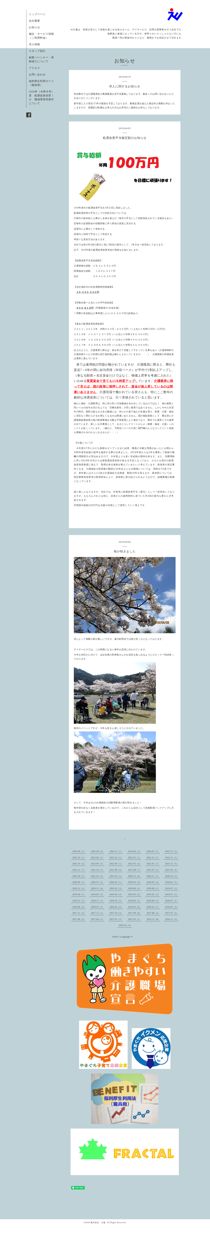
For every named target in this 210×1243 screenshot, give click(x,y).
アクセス (34, 68)
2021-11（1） (79, 870)
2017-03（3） (116, 919)
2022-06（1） (116, 864)
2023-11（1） (171, 851)
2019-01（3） (171, 894)
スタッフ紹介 (37, 51)
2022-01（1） (153, 864)
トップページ (37, 14)
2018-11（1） (97, 901)
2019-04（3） (116, 894)
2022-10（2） (79, 864)
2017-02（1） (134, 919)
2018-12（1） (79, 901)
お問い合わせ (37, 74)
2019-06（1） (79, 894)
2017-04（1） (97, 919)
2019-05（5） (97, 894)
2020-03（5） (134, 882)
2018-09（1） (134, 901)
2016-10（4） (125, 925)
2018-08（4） (153, 901)
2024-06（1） (134, 851)
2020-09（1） (79, 882)
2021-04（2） (79, 876)
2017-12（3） (79, 913)
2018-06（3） (79, 907)
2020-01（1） (171, 882)
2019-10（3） (116, 888)
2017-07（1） (171, 913)
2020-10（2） (171, 876)
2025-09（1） (79, 851)
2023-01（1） (134, 857)
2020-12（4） (134, 876)
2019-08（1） (153, 888)
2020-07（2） (97, 882)
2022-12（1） (153, 857)
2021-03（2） (97, 876)
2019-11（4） (97, 888)
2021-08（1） (134, 870)
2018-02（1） (153, 907)
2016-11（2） (171, 919)
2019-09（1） (134, 888)
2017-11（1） (97, 913)
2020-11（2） (153, 876)
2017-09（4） (134, 913)
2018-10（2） (116, 901)
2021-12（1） (171, 864)
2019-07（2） (171, 888)
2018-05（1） (97, 907)
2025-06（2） (97, 851)
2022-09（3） (97, 864)
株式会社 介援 (98, 1222)
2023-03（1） (116, 857)
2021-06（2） (171, 870)
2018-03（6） (134, 907)
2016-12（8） (153, 919)
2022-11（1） (171, 857)
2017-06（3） (79, 919)
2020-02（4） (153, 882)
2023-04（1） (97, 857)
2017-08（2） (153, 913)
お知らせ (34, 27)
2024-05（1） (153, 851)
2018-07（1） (171, 901)
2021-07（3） (153, 870)
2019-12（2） (79, 888)
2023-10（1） (79, 857)
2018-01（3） (171, 907)
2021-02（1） (116, 876)
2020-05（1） (116, 882)
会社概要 (34, 20)
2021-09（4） (116, 870)
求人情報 (34, 44)
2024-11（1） (116, 851)
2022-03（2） (134, 864)
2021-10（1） (97, 870)
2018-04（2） (116, 907)
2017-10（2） (116, 913)
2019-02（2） (153, 894)
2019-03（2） (134, 894)
